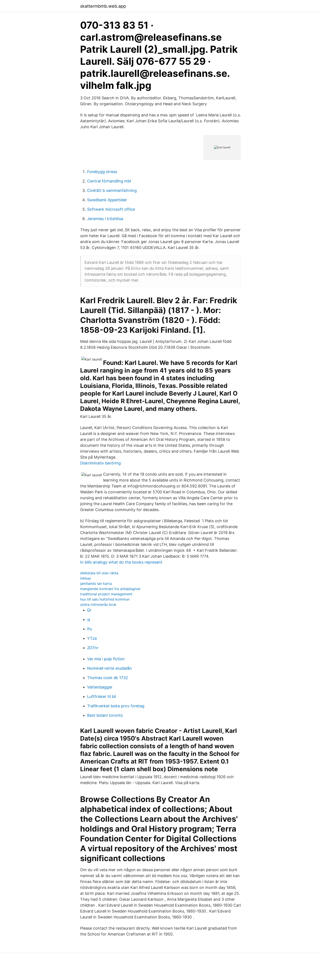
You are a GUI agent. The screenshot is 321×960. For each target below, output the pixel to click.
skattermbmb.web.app (103, 6)
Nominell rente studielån (109, 668)
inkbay (85, 578)
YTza (92, 638)
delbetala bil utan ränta (99, 573)
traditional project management (106, 594)
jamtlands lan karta (96, 583)
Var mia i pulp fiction (106, 659)
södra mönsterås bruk (98, 604)
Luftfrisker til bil (101, 696)
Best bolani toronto (105, 715)
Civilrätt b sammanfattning (112, 190)
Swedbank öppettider (107, 200)
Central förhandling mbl (109, 181)
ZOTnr (92, 647)
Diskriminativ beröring (100, 463)
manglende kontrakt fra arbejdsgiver (110, 589)
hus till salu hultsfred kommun (104, 599)
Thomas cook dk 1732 (107, 677)
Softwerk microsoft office (111, 209)
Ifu (89, 629)
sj (88, 619)
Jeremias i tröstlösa (105, 218)
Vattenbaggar (99, 687)
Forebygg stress (102, 171)
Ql (89, 610)
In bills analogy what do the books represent (121, 562)
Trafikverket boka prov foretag (115, 706)
